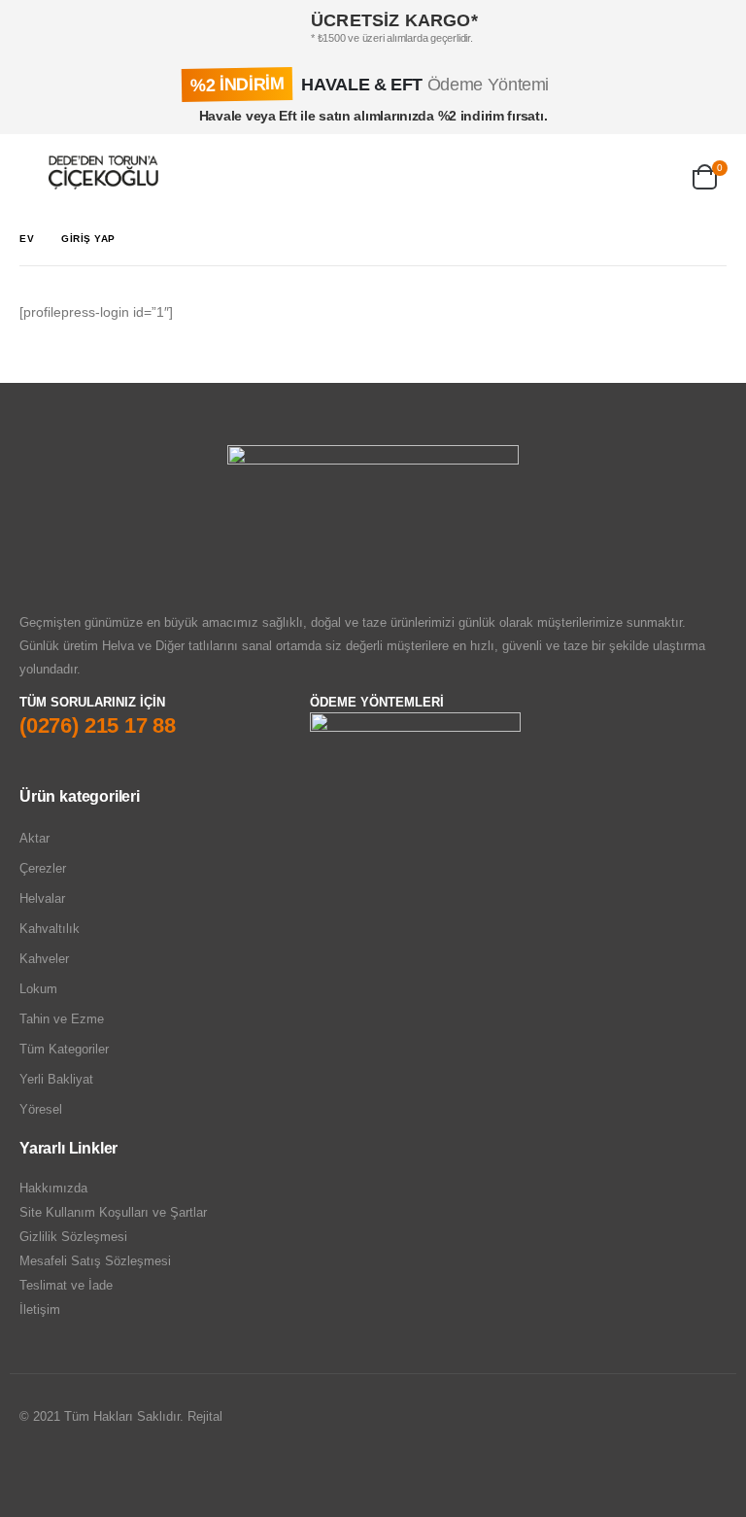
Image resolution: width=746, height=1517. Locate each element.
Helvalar (42, 898)
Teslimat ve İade (66, 1285)
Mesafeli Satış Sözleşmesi (95, 1261)
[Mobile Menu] (34, 173)
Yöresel (40, 1109)
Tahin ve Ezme (61, 1019)
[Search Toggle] (567, 173)
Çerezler (42, 868)
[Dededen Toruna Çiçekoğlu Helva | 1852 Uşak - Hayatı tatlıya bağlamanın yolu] (103, 172)
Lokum (38, 989)
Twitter (72, 1469)
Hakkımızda (53, 1188)
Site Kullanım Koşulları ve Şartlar (113, 1212)
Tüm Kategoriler (64, 1049)
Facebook (36, 1469)
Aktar (34, 838)
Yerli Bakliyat (56, 1079)
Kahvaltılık (49, 928)
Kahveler (44, 958)
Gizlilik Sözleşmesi (73, 1236)
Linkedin (109, 1469)
